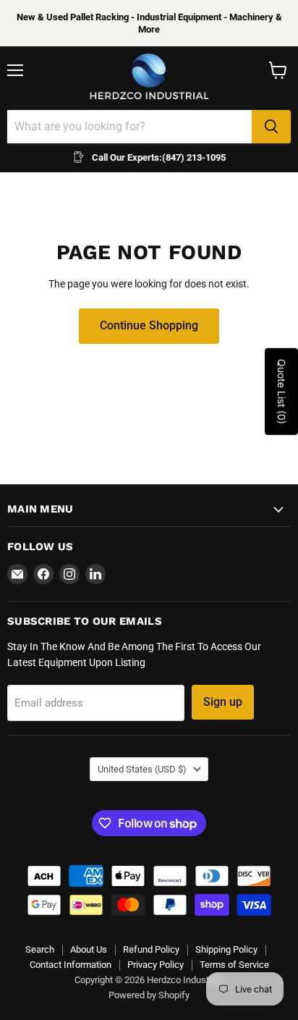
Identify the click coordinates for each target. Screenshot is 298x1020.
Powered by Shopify (149, 995)
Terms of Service (234, 964)
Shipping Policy (226, 949)
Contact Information (70, 964)
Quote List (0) (282, 391)
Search (39, 949)
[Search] (271, 126)
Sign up (222, 702)
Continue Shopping (149, 325)
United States (142, 769)
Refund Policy (151, 949)
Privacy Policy (155, 964)
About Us (88, 949)
